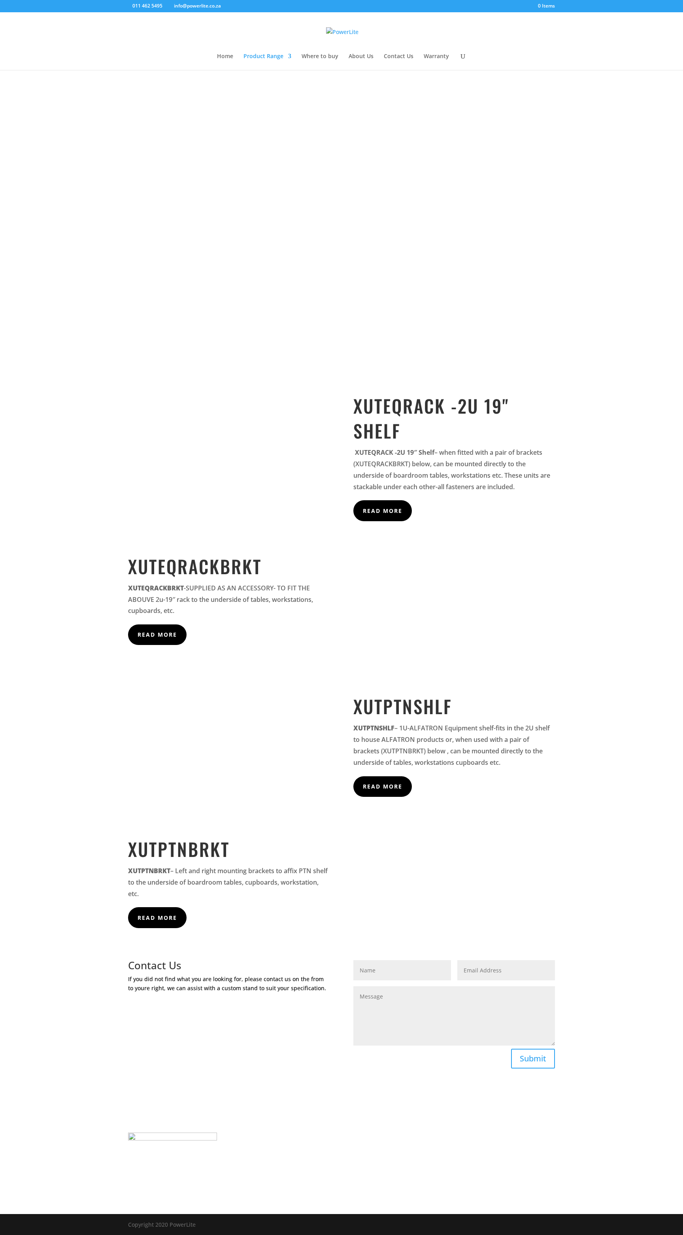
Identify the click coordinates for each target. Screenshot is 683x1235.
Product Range (263, 56)
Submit (533, 1058)
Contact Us (398, 56)
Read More (382, 510)
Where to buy (320, 56)
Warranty (436, 56)
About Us (361, 56)
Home (225, 56)
